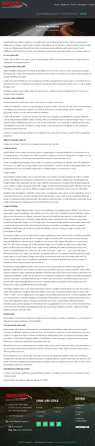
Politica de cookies (79, 407)
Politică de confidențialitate (80, 420)
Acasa (56, 5)
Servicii (74, 5)
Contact (91, 5)
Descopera (82, 5)
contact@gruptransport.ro (49, 14)
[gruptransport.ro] (19, 397)
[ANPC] (78, 426)
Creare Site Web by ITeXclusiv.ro (65, 442)
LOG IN (83, 13)
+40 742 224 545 (70, 14)
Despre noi (65, 5)
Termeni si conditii (79, 413)
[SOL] (85, 426)
